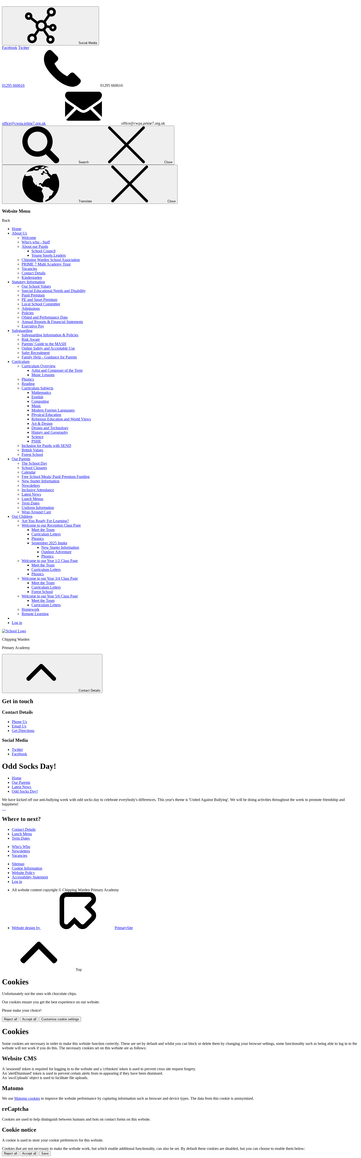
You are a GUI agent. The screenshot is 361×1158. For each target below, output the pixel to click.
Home (16, 229)
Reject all (10, 1019)
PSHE (36, 441)
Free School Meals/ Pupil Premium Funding (56, 477)
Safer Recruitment (36, 353)
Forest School (32, 454)
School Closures (34, 468)
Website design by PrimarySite (72, 928)
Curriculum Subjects (37, 388)
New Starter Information (40, 481)
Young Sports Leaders (48, 255)
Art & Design (42, 423)
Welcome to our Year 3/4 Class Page (50, 578)
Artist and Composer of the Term (57, 370)
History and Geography (49, 432)
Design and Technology (50, 428)
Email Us (19, 726)
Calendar (29, 472)
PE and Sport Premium (39, 299)
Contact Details (33, 273)
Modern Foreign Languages (53, 410)
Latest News (31, 494)
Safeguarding (22, 330)
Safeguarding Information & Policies (50, 335)
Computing (40, 401)
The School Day (34, 463)
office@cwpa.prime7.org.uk (24, 123)
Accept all (29, 1019)
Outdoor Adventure (56, 552)
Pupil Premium (33, 295)
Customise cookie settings (60, 1019)
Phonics (28, 379)
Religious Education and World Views (61, 419)
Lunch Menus (32, 499)
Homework (30, 609)
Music (36, 406)
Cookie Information (27, 868)
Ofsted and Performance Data (45, 317)
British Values (32, 450)
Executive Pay (33, 326)
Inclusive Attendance (38, 490)
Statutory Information (28, 282)
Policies (28, 313)
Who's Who (21, 847)
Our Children (22, 516)
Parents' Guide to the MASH (44, 344)
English (37, 397)
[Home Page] (14, 631)
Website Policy (23, 873)
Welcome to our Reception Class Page (51, 525)
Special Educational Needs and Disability (54, 291)
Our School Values (36, 286)
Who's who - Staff (36, 242)
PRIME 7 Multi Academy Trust (46, 264)
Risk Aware (31, 339)
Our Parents (21, 459)
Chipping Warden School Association (51, 260)
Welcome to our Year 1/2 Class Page (50, 561)
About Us (19, 233)
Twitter (23, 47)
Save (45, 1153)
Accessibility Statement (30, 877)
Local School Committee (41, 304)
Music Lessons (43, 375)
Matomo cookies (27, 1098)
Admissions (31, 308)
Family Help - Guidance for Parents (49, 357)
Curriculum (20, 361)
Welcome (29, 238)
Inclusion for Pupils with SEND (46, 446)
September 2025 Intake (49, 543)
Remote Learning (35, 614)
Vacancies (29, 269)
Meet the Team (43, 530)
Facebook (9, 47)
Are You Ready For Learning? (45, 521)
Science (37, 437)
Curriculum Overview (39, 366)
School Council (43, 251)
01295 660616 (13, 85)
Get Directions (23, 730)
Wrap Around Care (36, 512)
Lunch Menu (22, 834)
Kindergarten (32, 277)
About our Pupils (35, 246)
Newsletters (31, 485)
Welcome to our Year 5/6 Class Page (50, 596)
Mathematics (41, 392)
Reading (28, 384)
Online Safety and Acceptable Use (48, 348)
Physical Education (46, 415)
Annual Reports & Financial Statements (52, 322)
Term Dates (31, 503)
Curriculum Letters (46, 534)
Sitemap (18, 864)
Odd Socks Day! (25, 791)
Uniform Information (38, 507)
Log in (17, 623)
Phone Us (19, 722)
